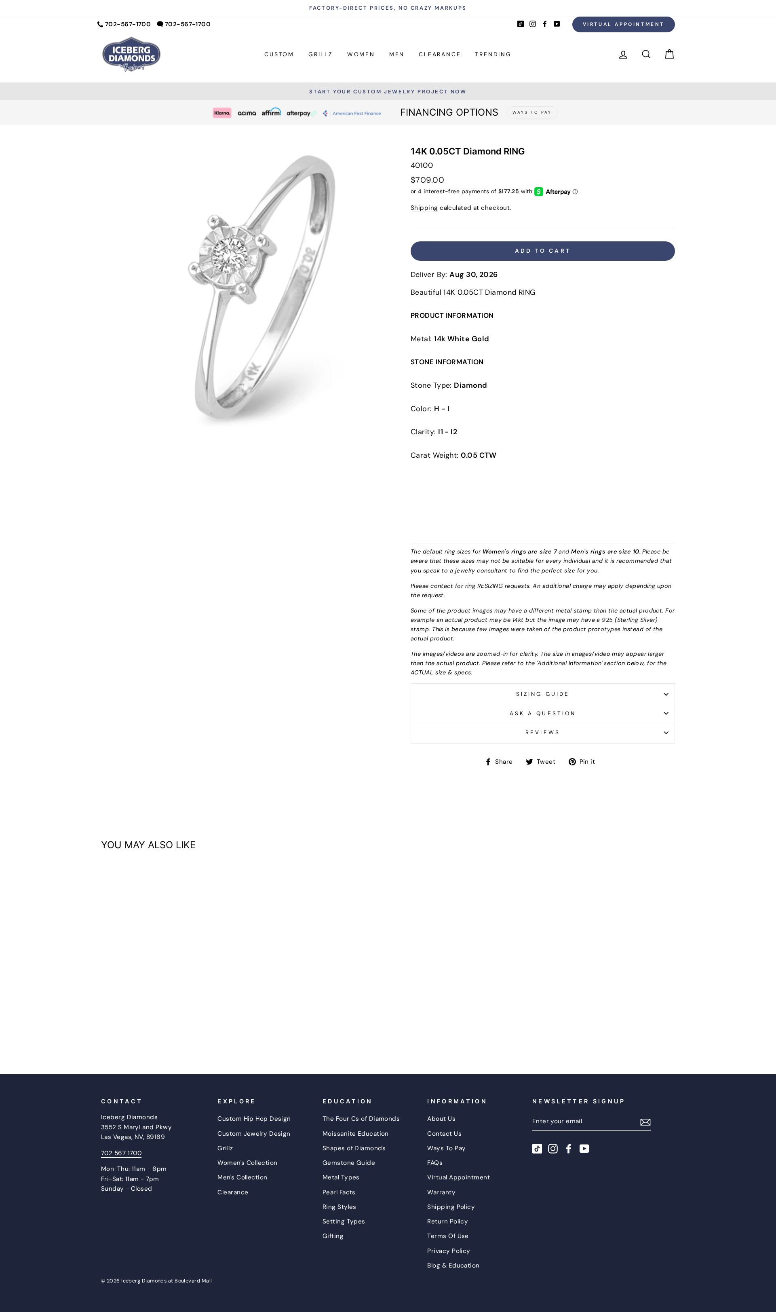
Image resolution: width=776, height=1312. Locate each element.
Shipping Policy (451, 1207)
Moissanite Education (356, 1134)
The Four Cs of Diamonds (361, 1119)
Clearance (440, 54)
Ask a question (543, 713)
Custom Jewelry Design (253, 1134)
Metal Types (341, 1177)
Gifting (333, 1236)
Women (361, 54)
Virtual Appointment (623, 24)
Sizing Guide (542, 694)
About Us (441, 1119)
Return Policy (447, 1221)
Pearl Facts (339, 1192)
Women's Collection (247, 1163)
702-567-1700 (128, 24)
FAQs (435, 1163)
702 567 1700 (121, 1153)
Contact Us (444, 1134)
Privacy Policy (448, 1251)
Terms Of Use (447, 1236)
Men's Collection (242, 1177)
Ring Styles (339, 1207)
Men (397, 54)
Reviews (542, 732)
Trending (493, 54)
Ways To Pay (446, 1148)
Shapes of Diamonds (354, 1148)
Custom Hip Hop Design (254, 1119)
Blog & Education (453, 1265)
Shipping (424, 208)
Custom (279, 54)
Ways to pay (532, 112)
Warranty (441, 1192)
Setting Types (344, 1221)
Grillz (320, 54)
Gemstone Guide (349, 1163)
